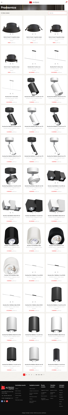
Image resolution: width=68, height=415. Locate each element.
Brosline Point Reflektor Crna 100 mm (34, 334)
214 (39, 374)
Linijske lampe (38, 277)
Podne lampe (18, 395)
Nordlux (61, 390)
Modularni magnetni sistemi (45, 399)
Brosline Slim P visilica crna (34, 67)
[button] (10, 34)
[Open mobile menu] (1, 2)
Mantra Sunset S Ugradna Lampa (11, 67)
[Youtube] (7, 401)
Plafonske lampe (19, 399)
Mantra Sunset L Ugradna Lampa (34, 37)
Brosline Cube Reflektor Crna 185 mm (56, 186)
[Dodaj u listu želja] (13, 34)
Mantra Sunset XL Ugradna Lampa (12, 37)
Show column (6, 13)
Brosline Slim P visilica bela (11, 96)
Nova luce (61, 399)
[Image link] (7, 387)
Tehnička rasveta (8, 38)
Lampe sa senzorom (34, 390)
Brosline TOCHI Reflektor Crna (12, 245)
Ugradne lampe (15, 38)
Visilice (38, 68)
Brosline (34, 70)
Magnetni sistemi (45, 390)
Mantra (11, 40)
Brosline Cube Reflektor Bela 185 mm (11, 215)
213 (36, 374)
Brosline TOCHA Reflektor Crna (56, 245)
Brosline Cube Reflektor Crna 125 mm (34, 215)
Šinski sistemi (44, 396)
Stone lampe (18, 393)
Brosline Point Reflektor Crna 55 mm (56, 364)
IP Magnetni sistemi (43, 393)
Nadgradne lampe (38, 98)
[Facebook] (2, 401)
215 (41, 374)
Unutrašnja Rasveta (32, 68)
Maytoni (61, 392)
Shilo (60, 403)
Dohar (60, 401)
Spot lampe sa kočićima (32, 402)
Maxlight (61, 397)
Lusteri (16, 397)
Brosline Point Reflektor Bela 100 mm (56, 334)
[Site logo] (34, 2)
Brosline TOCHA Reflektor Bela (12, 275)
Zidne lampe (18, 390)
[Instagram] (4, 401)
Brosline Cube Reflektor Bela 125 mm (56, 215)
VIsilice (16, 388)
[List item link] (7, 392)
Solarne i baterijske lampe (33, 394)
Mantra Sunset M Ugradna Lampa (56, 37)
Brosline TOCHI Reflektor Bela (34, 245)
